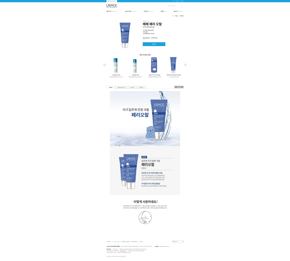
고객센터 (182, 1)
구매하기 (154, 44)
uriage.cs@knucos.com (126, 252)
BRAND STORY (112, 1)
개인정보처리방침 (116, 241)
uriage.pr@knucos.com (164, 246)
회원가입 (177, 1)
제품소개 (176, 16)
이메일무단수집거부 (125, 241)
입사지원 (141, 241)
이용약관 (108, 241)
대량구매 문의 (135, 241)
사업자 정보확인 (123, 250)
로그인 (174, 1)
